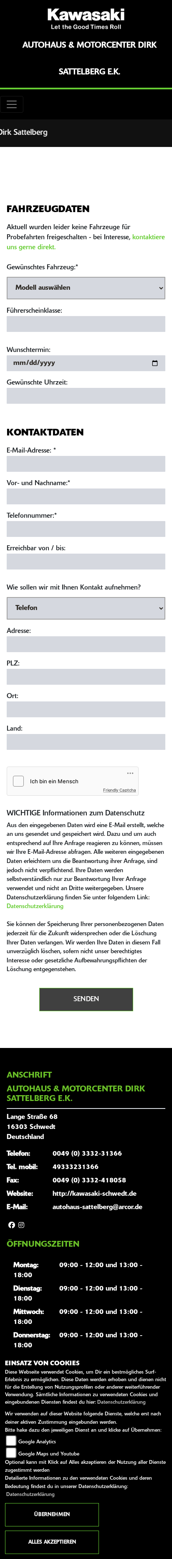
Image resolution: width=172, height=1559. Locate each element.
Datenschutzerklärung (35, 907)
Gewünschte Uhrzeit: (37, 383)
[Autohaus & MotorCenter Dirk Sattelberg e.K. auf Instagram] (21, 1226)
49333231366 (76, 1167)
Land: (15, 729)
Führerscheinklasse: (34, 311)
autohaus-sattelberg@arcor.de (97, 1207)
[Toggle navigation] (11, 104)
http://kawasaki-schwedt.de (95, 1194)
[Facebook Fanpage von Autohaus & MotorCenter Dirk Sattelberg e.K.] (12, 1226)
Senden (86, 999)
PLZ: (13, 664)
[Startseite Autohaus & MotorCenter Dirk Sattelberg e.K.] (86, 18)
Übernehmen (52, 1514)
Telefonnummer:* (32, 516)
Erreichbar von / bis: (36, 548)
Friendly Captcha (119, 789)
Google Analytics (37, 1442)
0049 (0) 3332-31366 (87, 1154)
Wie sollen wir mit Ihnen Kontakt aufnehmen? (74, 588)
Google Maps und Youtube (48, 1454)
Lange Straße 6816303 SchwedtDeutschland (32, 1127)
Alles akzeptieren (52, 1542)
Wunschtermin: (29, 350)
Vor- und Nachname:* (38, 483)
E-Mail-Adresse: (31, 451)
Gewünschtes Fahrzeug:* (42, 267)
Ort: (12, 696)
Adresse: (19, 631)
